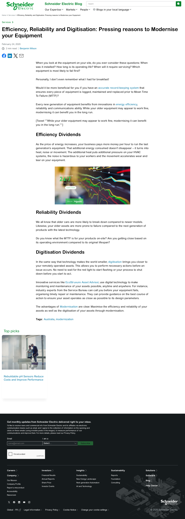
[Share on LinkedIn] (10, 56)
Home (4, 15)
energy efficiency (126, 104)
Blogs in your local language (112, 9)
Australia (49, 319)
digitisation (115, 261)
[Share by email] (21, 56)
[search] (178, 3)
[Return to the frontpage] (20, 6)
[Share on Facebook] (4, 56)
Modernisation (69, 306)
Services (11, 15)
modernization (64, 319)
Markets (70, 9)
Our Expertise (53, 9)
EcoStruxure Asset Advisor (81, 282)
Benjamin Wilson (28, 48)
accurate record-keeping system (118, 87)
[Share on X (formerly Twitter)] (15, 56)
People (84, 9)
